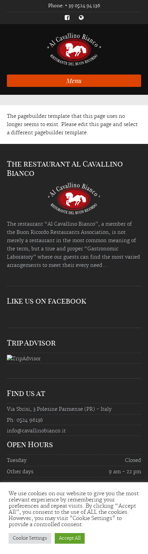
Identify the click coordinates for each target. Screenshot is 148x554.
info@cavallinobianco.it (36, 431)
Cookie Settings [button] (30, 538)
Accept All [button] (70, 538)
